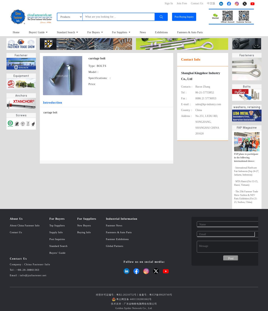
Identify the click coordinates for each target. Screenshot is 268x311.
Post (184, 16)
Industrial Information (121, 218)
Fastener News (114, 225)
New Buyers (84, 225)
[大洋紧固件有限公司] (246, 43)
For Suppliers (120, 32)
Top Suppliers (57, 225)
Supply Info (56, 232)
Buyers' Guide (37, 32)
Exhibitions (161, 32)
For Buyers (93, 32)
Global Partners (114, 246)
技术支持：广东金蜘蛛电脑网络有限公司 (134, 303)
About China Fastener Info (25, 225)
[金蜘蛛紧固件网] (21, 43)
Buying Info (84, 232)
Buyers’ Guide (57, 253)
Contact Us (16, 232)
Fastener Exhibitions (117, 239)
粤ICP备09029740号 (160, 294)
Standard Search (66, 32)
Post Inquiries (57, 239)
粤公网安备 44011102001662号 (134, 299)
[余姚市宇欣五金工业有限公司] (86, 43)
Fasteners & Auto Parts (190, 32)
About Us (16, 218)
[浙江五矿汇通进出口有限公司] (182, 43)
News (143, 32)
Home (16, 32)
